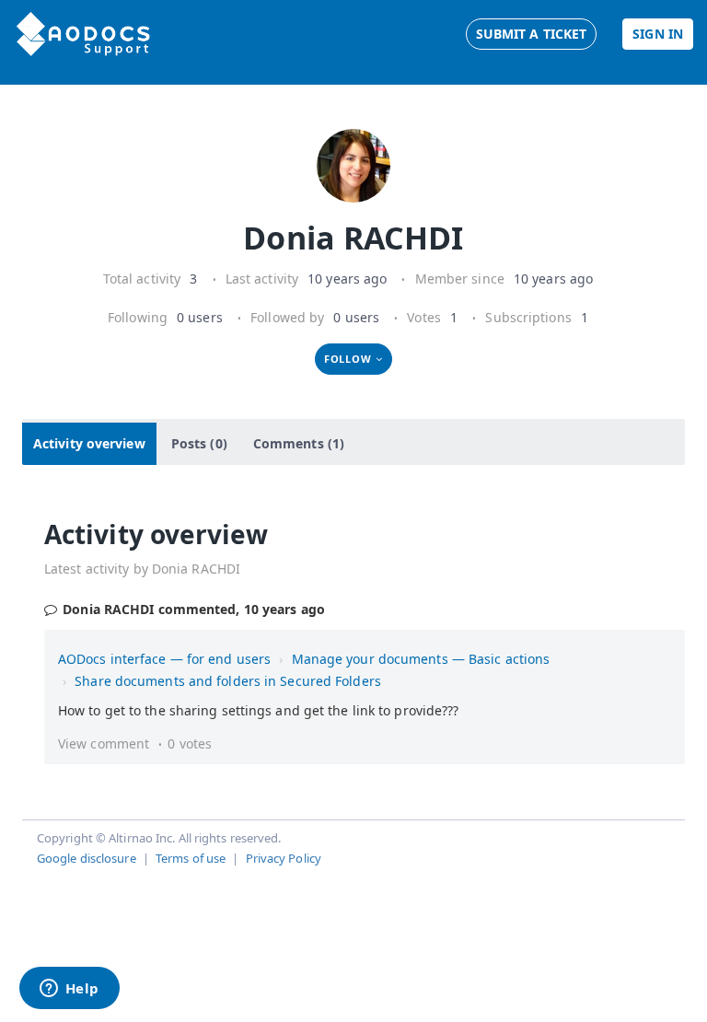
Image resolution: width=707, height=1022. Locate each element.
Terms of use (191, 858)
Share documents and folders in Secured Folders (228, 681)
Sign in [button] (657, 33)
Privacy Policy (283, 858)
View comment (103, 743)
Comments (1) (298, 443)
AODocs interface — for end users (164, 659)
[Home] (83, 34)
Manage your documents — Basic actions (421, 659)
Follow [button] (348, 359)
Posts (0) (199, 443)
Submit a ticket (531, 33)
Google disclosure (86, 858)
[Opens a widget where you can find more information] (69, 990)
